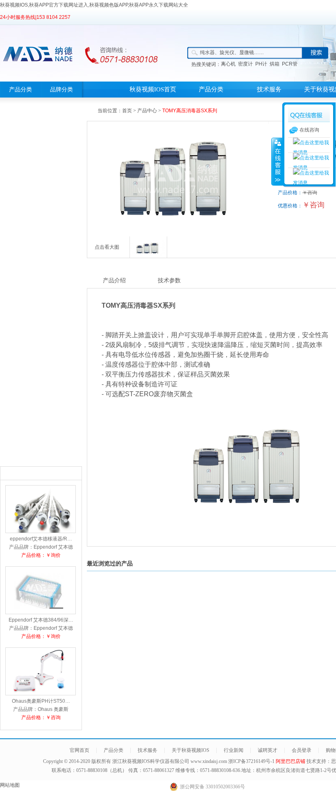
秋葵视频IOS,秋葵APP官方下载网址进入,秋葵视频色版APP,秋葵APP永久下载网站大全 (94, 5)
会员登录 (301, 750)
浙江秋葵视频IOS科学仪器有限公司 (150, 761)
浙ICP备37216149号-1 (252, 761)
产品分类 (20, 89)
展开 (277, 161)
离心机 (228, 64)
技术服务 (269, 89)
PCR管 (289, 64)
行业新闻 (233, 750)
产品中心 (147, 110)
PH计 (261, 64)
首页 (127, 110)
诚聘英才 (267, 750)
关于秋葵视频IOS (190, 750)
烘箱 (274, 64)
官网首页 (79, 750)
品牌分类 (61, 89)
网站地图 (10, 785)
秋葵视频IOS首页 (152, 89)
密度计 (245, 64)
